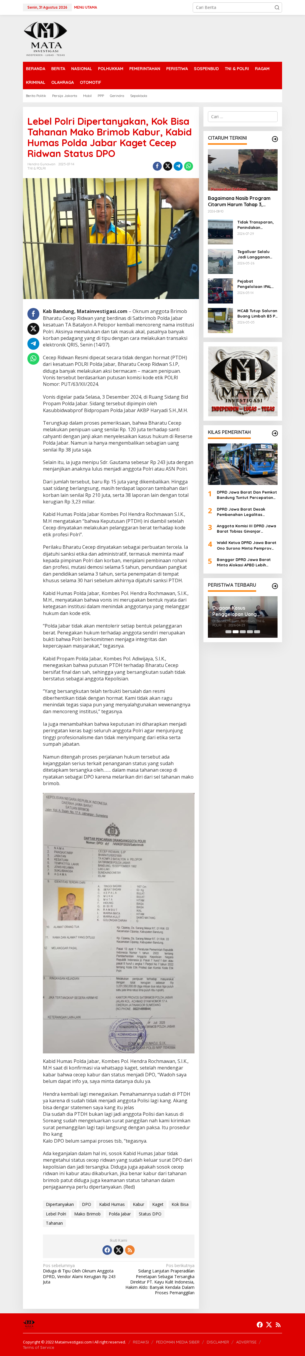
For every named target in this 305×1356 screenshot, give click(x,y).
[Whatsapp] (188, 166)
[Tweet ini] (167, 166)
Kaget (158, 1204)
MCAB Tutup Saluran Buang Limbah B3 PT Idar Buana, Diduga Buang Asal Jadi (257, 313)
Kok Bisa (180, 1204)
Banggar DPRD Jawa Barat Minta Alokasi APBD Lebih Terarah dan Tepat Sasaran (244, 562)
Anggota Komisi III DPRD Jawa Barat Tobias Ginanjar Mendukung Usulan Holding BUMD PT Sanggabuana (246, 528)
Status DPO (150, 1214)
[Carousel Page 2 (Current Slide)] (236, 631)
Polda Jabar (120, 1214)
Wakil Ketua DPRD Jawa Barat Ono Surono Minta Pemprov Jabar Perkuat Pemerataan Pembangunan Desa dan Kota (246, 545)
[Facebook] (107, 1250)
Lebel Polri (56, 1214)
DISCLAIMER (218, 1342)
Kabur (138, 1204)
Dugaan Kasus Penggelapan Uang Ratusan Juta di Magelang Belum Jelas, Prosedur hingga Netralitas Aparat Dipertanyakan (242, 611)
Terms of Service (38, 1347)
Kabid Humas (112, 1204)
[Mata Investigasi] (45, 38)
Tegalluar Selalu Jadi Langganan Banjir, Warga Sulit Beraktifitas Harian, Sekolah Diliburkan (257, 254)
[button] (277, 7)
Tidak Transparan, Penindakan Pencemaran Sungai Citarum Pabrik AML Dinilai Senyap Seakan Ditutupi (257, 225)
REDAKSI (141, 1342)
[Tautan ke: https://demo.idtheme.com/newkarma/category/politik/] (274, 586)
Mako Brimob (87, 1214)
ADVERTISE (246, 1342)
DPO (86, 1204)
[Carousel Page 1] (228, 631)
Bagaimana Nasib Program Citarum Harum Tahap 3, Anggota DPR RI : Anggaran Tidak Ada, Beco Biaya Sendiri (242, 201)
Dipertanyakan (60, 1204)
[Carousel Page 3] (243, 631)
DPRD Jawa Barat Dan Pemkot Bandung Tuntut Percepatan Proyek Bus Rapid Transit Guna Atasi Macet (247, 495)
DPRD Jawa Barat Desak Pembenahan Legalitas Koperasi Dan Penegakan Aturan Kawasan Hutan (242, 512)
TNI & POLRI (36, 168)
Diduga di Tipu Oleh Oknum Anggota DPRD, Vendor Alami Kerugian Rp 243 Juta (79, 1274)
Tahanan (54, 1223)
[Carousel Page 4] (250, 631)
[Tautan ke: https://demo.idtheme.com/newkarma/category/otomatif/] (274, 139)
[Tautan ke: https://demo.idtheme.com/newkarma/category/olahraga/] (274, 433)
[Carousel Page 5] (257, 631)
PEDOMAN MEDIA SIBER (178, 1342)
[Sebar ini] (157, 166)
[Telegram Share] (178, 166)
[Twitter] (118, 1250)
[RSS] (130, 1250)
